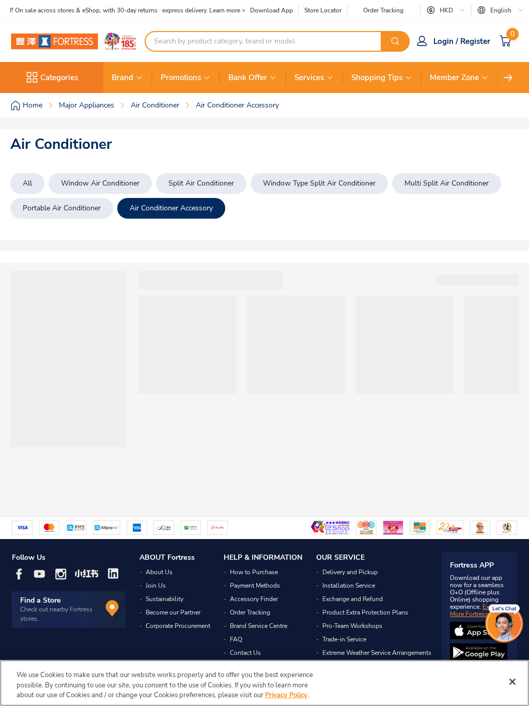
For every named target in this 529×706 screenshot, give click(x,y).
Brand (122, 77)
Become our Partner (173, 612)
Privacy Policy (286, 695)
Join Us (156, 585)
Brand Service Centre (258, 626)
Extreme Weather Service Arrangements (376, 653)
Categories (59, 77)
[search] (395, 41)
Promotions (181, 77)
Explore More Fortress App (477, 610)
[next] (508, 77)
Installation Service (348, 585)
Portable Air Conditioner (62, 208)
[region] (264, 683)
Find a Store (40, 600)
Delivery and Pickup (350, 572)
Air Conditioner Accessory (171, 208)
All (27, 183)
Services (309, 77)
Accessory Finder (254, 599)
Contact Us (245, 653)
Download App (271, 10)
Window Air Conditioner (100, 183)
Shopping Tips (376, 77)
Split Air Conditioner (201, 183)
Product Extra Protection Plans (365, 612)
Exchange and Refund (352, 599)
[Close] (512, 681)
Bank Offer (247, 77)
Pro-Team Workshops (352, 626)
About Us (159, 572)
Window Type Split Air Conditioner (319, 183)
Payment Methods (255, 585)
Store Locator (322, 10)
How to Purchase (254, 572)
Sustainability (164, 599)
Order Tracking (383, 10)
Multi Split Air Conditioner (446, 183)
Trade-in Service (344, 639)
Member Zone (454, 77)
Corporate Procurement (178, 626)
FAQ (236, 639)
